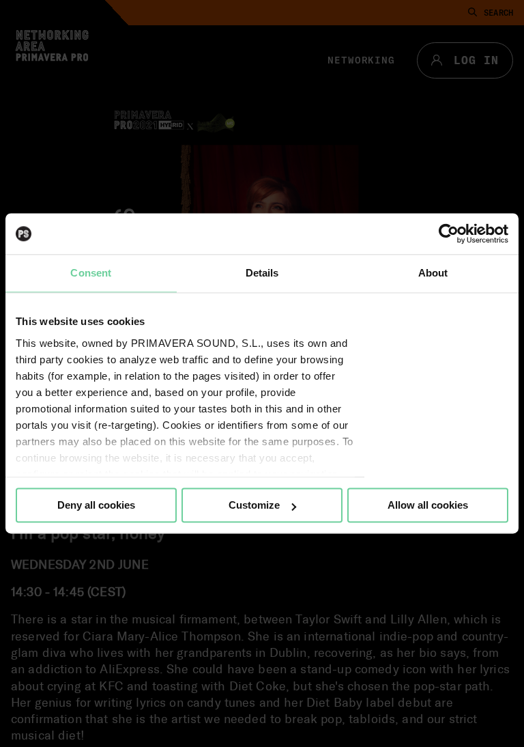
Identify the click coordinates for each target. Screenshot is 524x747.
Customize (254, 505)
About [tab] (433, 273)
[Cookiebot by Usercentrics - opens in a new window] (448, 233)
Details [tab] (262, 273)
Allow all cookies (428, 505)
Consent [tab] (90, 273)
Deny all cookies (96, 505)
